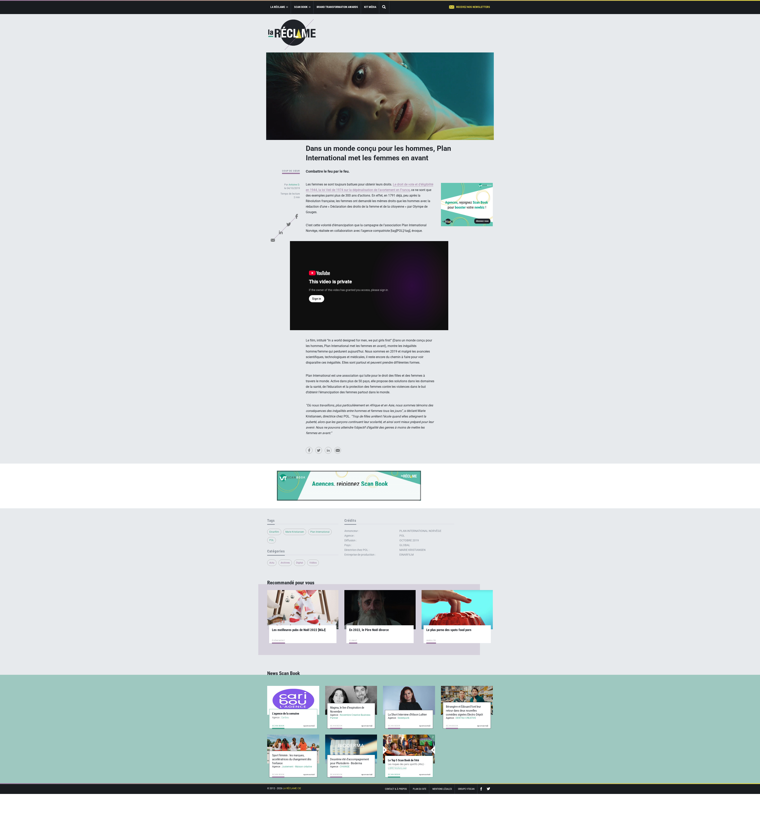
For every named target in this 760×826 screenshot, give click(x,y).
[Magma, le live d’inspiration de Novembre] (351, 700)
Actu (271, 562)
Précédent (385, 750)
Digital (299, 562)
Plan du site (419, 789)
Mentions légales (442, 789)
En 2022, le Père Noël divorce (369, 630)
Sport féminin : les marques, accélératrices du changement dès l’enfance (291, 759)
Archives (285, 562)
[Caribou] (293, 700)
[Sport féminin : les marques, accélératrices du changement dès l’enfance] (293, 749)
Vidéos (313, 562)
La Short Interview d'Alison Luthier (407, 714)
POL (271, 540)
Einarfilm (274, 531)
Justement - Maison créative (297, 766)
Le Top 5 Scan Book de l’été (403, 760)
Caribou (285, 717)
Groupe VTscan (466, 789)
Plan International (320, 531)
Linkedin (280, 232)
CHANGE (345, 766)
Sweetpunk (403, 718)
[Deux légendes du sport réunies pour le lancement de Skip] (409, 749)
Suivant (433, 750)
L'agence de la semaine (285, 713)
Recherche (384, 7)
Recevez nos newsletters (473, 7)
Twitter (288, 224)
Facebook (296, 216)
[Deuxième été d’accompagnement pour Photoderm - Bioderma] (351, 749)
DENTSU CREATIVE (466, 718)
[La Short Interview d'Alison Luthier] (409, 700)
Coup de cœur (291, 171)
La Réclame (292, 34)
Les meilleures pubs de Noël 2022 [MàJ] (298, 630)
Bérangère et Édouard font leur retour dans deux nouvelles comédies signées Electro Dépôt (464, 710)
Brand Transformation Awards (337, 7)
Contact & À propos (396, 789)
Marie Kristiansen (294, 531)
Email (272, 240)
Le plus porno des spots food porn (448, 630)
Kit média (370, 7)
